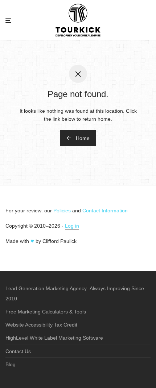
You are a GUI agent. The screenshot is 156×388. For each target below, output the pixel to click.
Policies (62, 210)
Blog (10, 364)
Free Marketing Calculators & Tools (45, 312)
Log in (72, 226)
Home (82, 138)
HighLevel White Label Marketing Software (54, 338)
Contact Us (18, 351)
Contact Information (105, 210)
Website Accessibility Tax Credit (41, 325)
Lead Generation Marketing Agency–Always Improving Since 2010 (74, 293)
